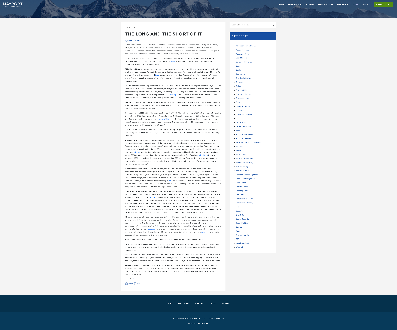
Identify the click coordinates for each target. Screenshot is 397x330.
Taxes (238, 231)
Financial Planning (244, 138)
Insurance (240, 150)
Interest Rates (242, 154)
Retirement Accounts (245, 199)
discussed (150, 229)
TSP (237, 239)
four (157, 75)
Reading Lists (242, 191)
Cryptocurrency (243, 98)
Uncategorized (242, 243)
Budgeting (240, 74)
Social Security (242, 219)
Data (238, 102)
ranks (172, 61)
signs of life (164, 119)
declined (152, 197)
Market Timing (242, 167)
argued (204, 232)
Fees (238, 130)
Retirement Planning (245, 203)
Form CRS (199, 303)
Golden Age (172, 95)
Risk (237, 207)
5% (170, 181)
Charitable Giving (243, 78)
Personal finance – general (247, 175)
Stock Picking (242, 223)
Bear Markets (241, 58)
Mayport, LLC (199, 318)
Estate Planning (242, 122)
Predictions (241, 183)
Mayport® (13, 4)
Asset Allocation (243, 50)
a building (203, 155)
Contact (213, 303)
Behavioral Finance (244, 62)
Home (170, 303)
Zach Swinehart (203, 323)
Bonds (238, 66)
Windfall (239, 247)
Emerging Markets (244, 114)
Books (238, 70)
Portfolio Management (245, 179)
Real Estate (240, 195)
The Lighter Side (243, 235)
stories (137, 152)
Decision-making (243, 106)
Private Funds (242, 187)
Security (239, 211)
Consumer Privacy (244, 94)
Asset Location (242, 54)
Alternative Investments (246, 46)
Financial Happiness (244, 134)
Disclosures (183, 303)
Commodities (242, 90)
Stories (239, 227)
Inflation (239, 146)
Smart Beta (240, 215)
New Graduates (242, 171)
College (239, 86)
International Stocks (244, 158)
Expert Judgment (243, 126)
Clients (225, 303)
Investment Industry (244, 162)
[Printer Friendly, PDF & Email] (132, 40)
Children (239, 82)
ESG (237, 118)
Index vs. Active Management (248, 142)
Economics (137, 279)
